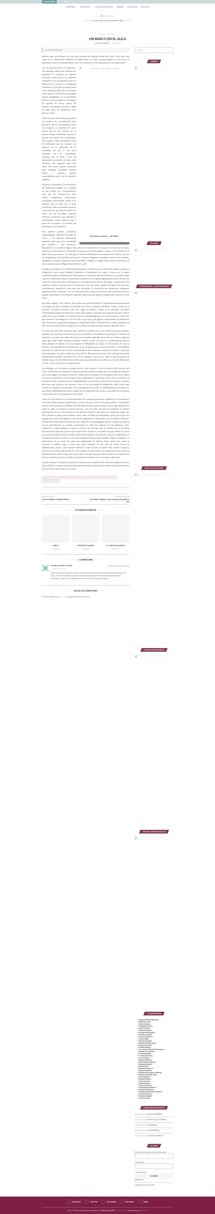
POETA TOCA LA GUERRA (156, 1119)
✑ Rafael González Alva (146, 1075)
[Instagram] (166, 2)
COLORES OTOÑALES (155, 1135)
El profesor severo (66, 477)
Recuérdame (142, 1172)
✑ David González (143, 1041)
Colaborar (132, 7)
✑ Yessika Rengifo (143, 1096)
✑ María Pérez (142, 1066)
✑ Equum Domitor (143, 1045)
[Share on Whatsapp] (88, 490)
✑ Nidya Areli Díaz (143, 1070)
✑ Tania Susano (142, 1081)
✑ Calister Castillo (143, 1034)
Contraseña (139, 1162)
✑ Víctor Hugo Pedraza (145, 1087)
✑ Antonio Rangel (143, 1030)
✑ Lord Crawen (142, 1058)
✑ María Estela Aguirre (145, 1062)
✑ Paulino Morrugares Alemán (148, 1073)
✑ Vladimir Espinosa (144, 1089)
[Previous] (59, 2)
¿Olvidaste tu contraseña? (145, 1185)
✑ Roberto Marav (143, 1079)
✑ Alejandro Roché (144, 1026)
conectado (63, 597)
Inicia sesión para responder (118, 566)
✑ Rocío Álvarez (142, 1077)
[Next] (61, 2)
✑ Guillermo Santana (145, 1051)
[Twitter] (164, 2)
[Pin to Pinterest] (86, 490)
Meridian (144, 1210)
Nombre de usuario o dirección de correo (151, 1152)
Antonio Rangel (103, 43)
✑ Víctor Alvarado (143, 1085)
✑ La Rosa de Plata (144, 1056)
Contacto (145, 7)
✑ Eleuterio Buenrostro (145, 1043)
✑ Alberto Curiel (143, 1022)
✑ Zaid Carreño (142, 1098)
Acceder (154, 1176)
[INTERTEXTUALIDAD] (86, 529)
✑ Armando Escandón (145, 1032)
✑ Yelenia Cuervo (143, 1094)
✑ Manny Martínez (143, 1060)
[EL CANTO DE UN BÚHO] (115, 529)
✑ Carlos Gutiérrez (144, 1037)
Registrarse (139, 1179)
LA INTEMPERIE (153, 1130)
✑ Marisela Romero (144, 1068)
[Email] (172, 2)
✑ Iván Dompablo (143, 1054)
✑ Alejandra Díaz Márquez (147, 1020)
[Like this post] (79, 490)
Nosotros (85, 7)
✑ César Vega (141, 1039)
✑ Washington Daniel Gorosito (148, 1092)
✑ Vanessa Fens (142, 1083)
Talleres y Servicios (104, 7)
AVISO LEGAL (121, 1210)
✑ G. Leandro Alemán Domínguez (149, 1049)
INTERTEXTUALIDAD (86, 545)
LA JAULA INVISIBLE (154, 1114)
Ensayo (79, 477)
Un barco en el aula (50, 481)
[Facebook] (161, 2)
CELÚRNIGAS (152, 1125)
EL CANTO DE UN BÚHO (115, 545)
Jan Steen (88, 477)
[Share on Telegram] (90, 490)
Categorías (70, 7)
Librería (120, 7)
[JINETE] (56, 529)
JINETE (66, 2)
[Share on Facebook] (81, 490)
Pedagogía (112, 477)
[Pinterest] (169, 2)
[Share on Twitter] (83, 490)
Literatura (100, 477)
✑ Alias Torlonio (142, 1028)
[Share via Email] (92, 490)
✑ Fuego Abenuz (143, 1047)
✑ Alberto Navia (142, 1024)
